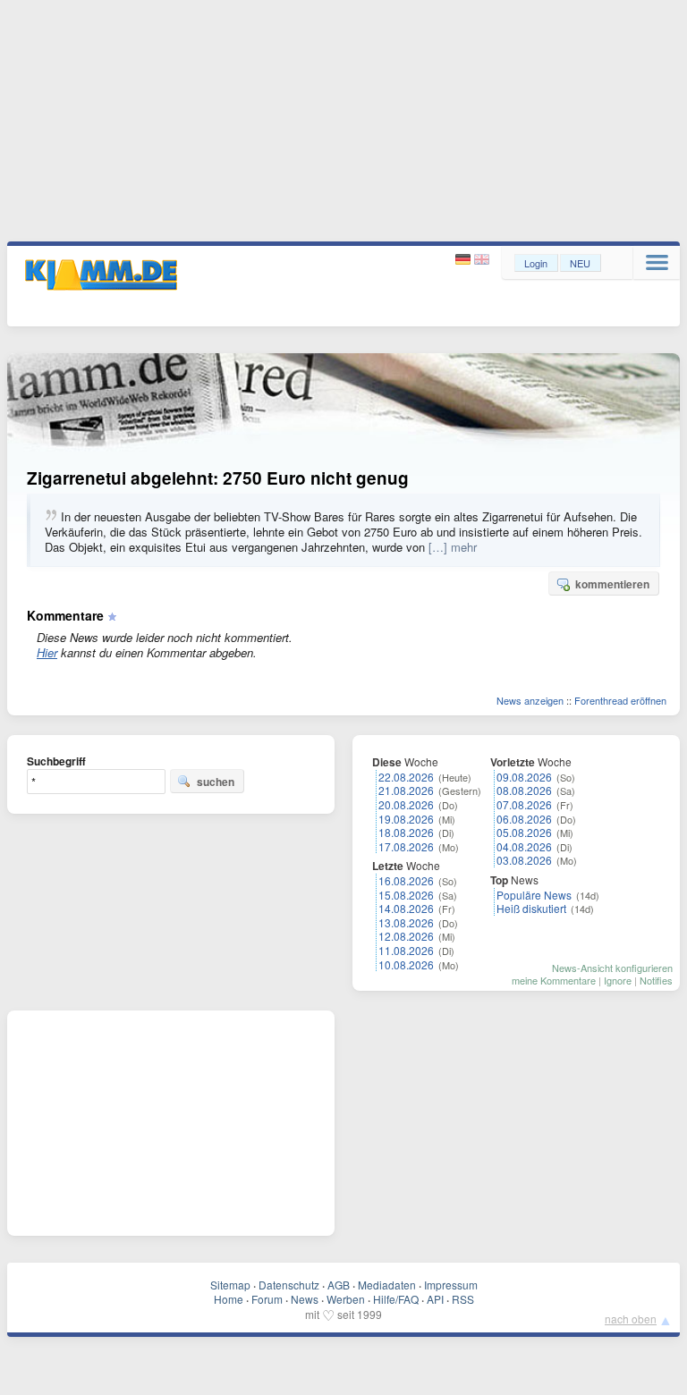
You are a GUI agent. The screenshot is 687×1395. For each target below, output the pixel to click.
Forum (267, 1298)
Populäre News (534, 894)
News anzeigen (530, 700)
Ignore (618, 980)
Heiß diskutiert (531, 908)
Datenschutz (289, 1284)
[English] (481, 259)
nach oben (631, 1318)
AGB (338, 1284)
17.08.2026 (406, 846)
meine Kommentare (554, 980)
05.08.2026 (524, 832)
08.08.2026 (524, 790)
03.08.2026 (524, 859)
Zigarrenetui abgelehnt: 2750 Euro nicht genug (218, 478)
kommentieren (612, 584)
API (435, 1298)
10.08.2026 (406, 964)
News (304, 1298)
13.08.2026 (406, 922)
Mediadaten (387, 1284)
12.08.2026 (406, 935)
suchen (215, 782)
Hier (47, 652)
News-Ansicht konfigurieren (612, 967)
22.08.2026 (406, 776)
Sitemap (230, 1284)
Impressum (451, 1284)
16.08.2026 (406, 880)
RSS (463, 1298)
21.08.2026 (406, 790)
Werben (346, 1298)
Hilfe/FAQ (396, 1298)
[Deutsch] (464, 259)
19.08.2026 (406, 818)
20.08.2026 (406, 804)
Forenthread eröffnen (620, 700)
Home (228, 1298)
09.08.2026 (524, 776)
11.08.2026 (406, 950)
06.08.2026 (524, 818)
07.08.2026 (524, 804)
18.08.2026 (406, 832)
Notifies (656, 980)
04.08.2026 (524, 846)
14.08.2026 (406, 908)
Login (535, 263)
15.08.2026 (406, 894)
